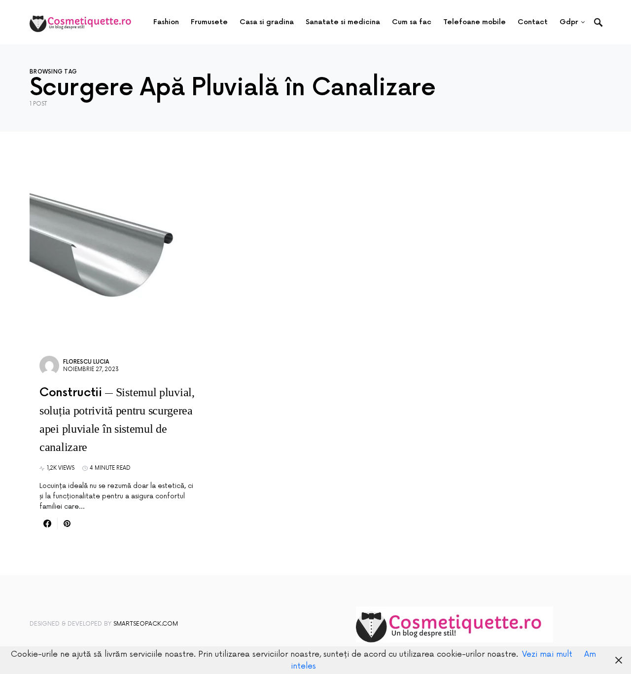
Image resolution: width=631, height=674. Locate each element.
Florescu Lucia (86, 362)
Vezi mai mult (547, 654)
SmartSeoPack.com (145, 624)
